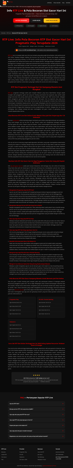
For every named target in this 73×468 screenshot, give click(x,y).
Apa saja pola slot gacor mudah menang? (21, 430)
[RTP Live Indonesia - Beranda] (10, 3)
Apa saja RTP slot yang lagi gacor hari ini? (21, 420)
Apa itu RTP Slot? (14, 403)
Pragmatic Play (23, 452)
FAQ (63, 2)
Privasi (54, 465)
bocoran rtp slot (19, 289)
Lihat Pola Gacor (52, 20)
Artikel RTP (4, 454)
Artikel (49, 2)
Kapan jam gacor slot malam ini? (18, 425)
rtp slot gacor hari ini (17, 166)
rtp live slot (16, 120)
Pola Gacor (57, 2)
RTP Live (10, 55)
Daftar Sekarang (21, 20)
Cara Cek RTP (41, 452)
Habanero (22, 457)
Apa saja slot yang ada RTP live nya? (20, 414)
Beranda (3, 452)
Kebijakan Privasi (42, 459)
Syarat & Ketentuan (47, 465)
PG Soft (21, 454)
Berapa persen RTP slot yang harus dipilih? (21, 409)
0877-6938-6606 (59, 454)
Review (68, 2)
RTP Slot (10, 93)
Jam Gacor (40, 454)
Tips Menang (41, 457)
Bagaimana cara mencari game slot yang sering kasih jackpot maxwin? (29, 436)
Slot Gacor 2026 (23, 459)
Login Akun (36, 20)
